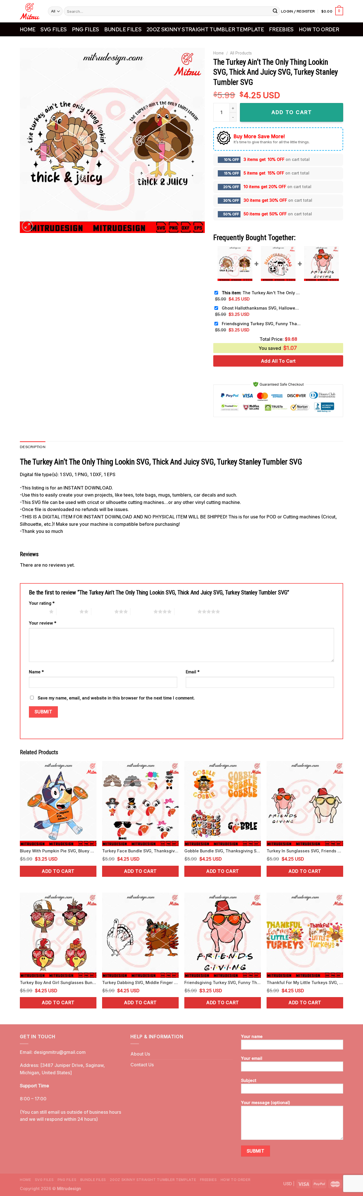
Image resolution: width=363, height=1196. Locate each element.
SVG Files (54, 29)
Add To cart (291, 112)
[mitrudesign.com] (29, 11)
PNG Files (85, 29)
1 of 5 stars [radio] (37, 611)
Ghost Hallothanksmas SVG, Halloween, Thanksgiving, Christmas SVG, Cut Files (261, 308)
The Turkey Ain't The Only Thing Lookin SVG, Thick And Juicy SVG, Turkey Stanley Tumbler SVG (261, 292)
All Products (241, 53)
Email (193, 671)
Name (36, 671)
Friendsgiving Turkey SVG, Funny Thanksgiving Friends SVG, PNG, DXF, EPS (261, 323)
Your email (251, 1058)
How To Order (319, 29)
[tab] (32, 447)
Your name (252, 1036)
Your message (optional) (265, 1102)
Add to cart (58, 871)
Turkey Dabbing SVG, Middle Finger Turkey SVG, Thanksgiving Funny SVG (140, 982)
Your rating (42, 603)
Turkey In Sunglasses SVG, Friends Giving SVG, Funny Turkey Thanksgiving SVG (305, 850)
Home (27, 29)
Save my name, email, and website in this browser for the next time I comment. (116, 697)
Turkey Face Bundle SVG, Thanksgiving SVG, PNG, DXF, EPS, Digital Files (140, 850)
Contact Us (142, 1064)
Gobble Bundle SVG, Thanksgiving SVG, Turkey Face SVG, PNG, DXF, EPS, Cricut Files (222, 850)
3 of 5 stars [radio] (102, 611)
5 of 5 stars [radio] (185, 611)
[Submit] (275, 11)
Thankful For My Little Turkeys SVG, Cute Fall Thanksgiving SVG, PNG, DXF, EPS (305, 982)
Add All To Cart (278, 361)
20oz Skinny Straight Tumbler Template (205, 29)
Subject (248, 1080)
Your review (42, 623)
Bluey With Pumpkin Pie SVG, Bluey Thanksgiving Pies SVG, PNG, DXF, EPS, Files (58, 850)
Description (32, 446)
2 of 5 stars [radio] (67, 611)
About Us (140, 1054)
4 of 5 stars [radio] (141, 611)
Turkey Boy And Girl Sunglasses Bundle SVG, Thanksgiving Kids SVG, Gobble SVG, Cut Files (58, 982)
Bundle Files (123, 29)
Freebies (281, 29)
